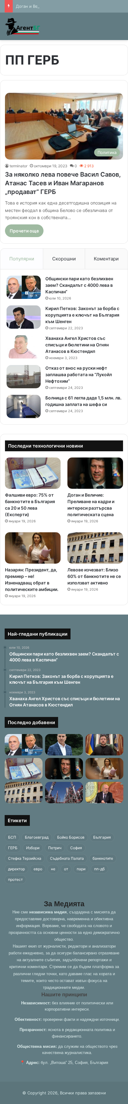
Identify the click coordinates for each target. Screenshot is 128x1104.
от (66, 869)
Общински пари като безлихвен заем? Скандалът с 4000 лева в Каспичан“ (79, 285)
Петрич (55, 847)
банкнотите (103, 858)
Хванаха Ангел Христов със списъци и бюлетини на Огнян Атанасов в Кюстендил (77, 345)
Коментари (106, 259)
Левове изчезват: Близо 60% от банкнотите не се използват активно (94, 576)
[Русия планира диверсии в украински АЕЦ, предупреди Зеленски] (104, 744)
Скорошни (64, 259)
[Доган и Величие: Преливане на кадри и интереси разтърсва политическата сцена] (95, 473)
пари (81, 869)
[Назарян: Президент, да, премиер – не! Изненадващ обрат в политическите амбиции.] (33, 548)
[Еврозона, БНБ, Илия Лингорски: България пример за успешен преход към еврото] (104, 792)
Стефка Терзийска (24, 858)
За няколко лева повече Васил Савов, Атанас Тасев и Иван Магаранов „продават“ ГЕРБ (63, 183)
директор (16, 869)
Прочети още (24, 230)
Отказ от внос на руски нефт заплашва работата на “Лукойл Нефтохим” (78, 374)
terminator (18, 166)
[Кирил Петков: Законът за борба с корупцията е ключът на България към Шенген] (24, 317)
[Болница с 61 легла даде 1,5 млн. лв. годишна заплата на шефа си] (24, 406)
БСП (12, 837)
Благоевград (36, 837)
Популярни (21, 259)
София (76, 847)
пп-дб (99, 869)
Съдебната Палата (67, 858)
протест (15, 879)
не (53, 869)
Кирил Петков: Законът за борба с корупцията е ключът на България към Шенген (82, 315)
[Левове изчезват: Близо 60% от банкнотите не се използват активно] (95, 548)
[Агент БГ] (23, 26)
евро (38, 869)
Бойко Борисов (71, 837)
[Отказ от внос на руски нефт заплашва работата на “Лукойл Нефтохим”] (24, 376)
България (102, 837)
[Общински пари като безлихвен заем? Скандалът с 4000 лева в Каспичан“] (24, 287)
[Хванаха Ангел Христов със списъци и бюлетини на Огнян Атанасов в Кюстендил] (24, 346)
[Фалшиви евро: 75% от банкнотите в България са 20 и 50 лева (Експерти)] (33, 473)
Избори (32, 847)
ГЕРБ (12, 847)
